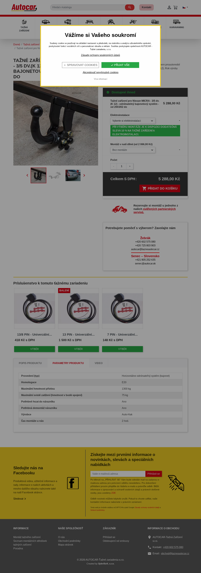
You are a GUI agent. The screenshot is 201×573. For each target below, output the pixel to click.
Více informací (100, 79)
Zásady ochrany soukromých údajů (100, 55)
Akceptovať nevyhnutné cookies (100, 72)
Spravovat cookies (80, 65)
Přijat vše (120, 65)
